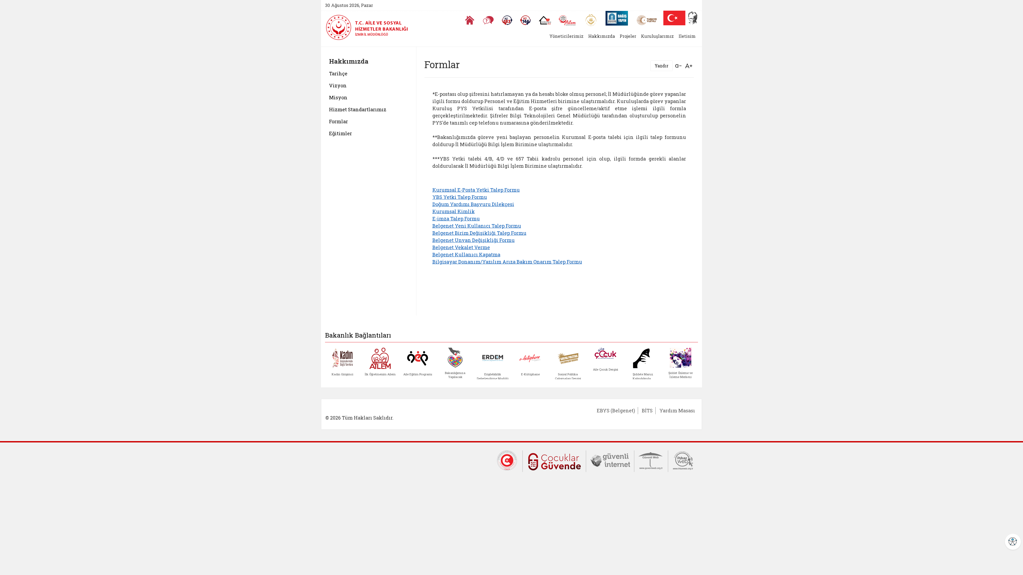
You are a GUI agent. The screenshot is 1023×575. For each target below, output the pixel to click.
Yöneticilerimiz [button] (566, 36)
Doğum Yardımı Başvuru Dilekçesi (473, 204)
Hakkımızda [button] (601, 36)
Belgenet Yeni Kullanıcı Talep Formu (476, 226)
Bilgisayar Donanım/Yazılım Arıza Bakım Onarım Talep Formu (507, 261)
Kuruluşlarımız (657, 36)
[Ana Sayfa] (469, 20)
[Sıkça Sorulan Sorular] (488, 20)
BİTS (647, 410)
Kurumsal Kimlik (453, 211)
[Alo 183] (507, 20)
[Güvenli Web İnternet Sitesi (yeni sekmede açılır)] (651, 460)
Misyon (338, 97)
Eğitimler (340, 133)
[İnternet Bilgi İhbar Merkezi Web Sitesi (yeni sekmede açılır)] (683, 460)
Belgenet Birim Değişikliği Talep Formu (479, 233)
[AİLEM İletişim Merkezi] (567, 20)
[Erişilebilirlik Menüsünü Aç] (1013, 542)
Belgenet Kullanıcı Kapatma (466, 254)
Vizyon (338, 85)
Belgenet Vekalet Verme (461, 247)
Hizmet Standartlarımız (357, 109)
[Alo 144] (525, 20)
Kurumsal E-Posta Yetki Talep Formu (476, 190)
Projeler (628, 36)
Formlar (338, 121)
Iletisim (687, 36)
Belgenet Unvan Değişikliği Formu (473, 240)
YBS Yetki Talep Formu (459, 197)
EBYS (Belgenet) (616, 410)
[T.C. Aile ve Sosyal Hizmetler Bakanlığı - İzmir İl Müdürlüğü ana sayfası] (340, 27)
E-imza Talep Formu (456, 218)
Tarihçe (338, 73)
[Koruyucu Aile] (545, 20)
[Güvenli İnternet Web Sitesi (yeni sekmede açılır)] (610, 460)
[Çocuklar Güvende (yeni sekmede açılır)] (554, 461)
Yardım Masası (677, 410)
